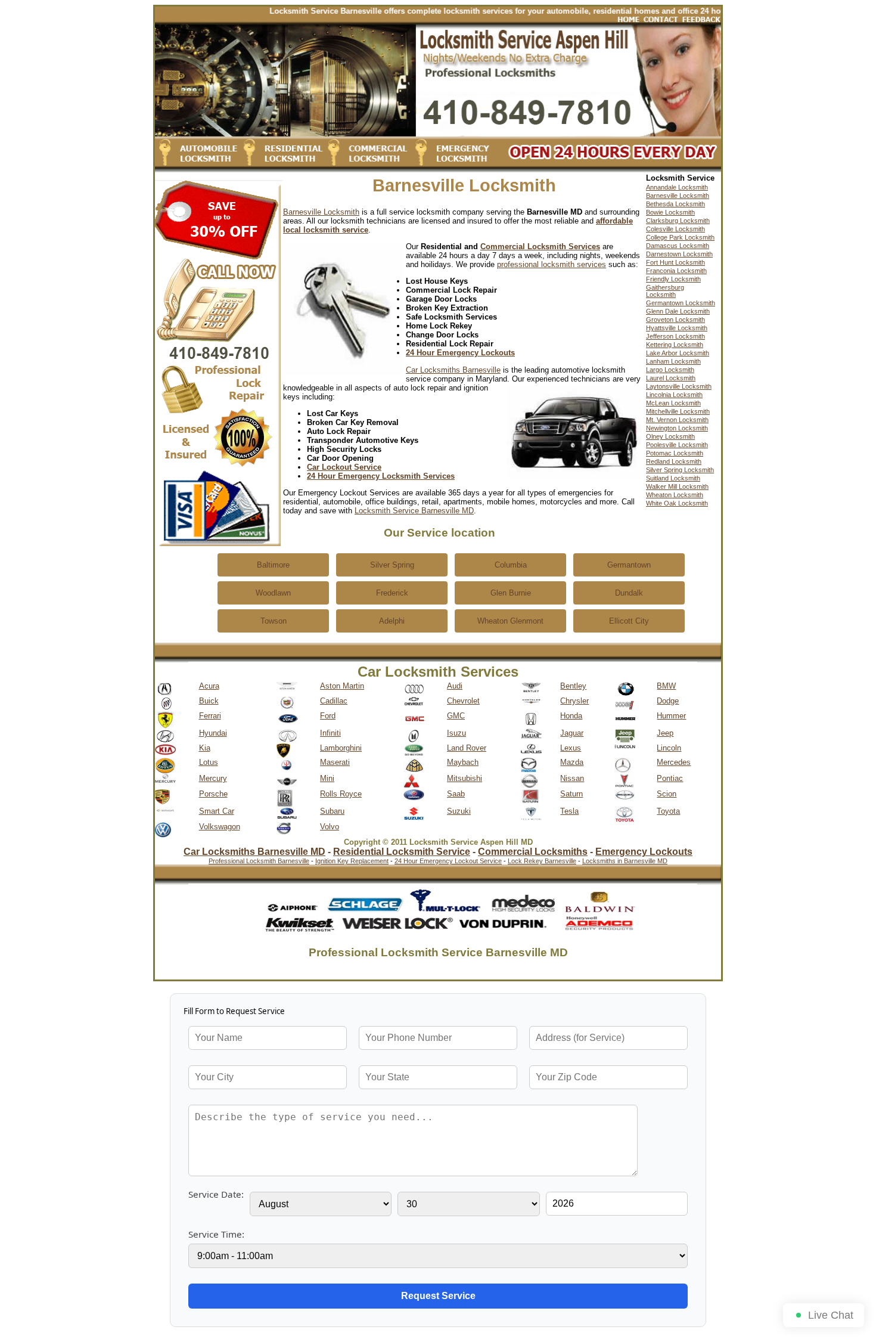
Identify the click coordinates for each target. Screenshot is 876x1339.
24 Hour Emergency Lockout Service (448, 860)
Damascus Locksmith (677, 245)
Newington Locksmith (677, 428)
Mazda (571, 762)
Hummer (671, 715)
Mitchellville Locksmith (678, 411)
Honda (571, 715)
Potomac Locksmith (674, 453)
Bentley (573, 685)
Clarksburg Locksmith (678, 220)
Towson (273, 620)
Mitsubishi (464, 778)
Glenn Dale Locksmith (678, 311)
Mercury (213, 778)
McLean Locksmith (673, 403)
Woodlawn (273, 592)
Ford (328, 715)
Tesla (569, 811)
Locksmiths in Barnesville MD (624, 860)
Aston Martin (342, 685)
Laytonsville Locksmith (679, 386)
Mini (327, 778)
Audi (454, 685)
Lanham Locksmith (673, 361)
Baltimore (273, 564)
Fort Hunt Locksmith (675, 262)
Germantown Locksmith (680, 302)
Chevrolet (463, 700)
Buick (209, 700)
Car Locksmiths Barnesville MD (254, 852)
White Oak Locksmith (677, 503)
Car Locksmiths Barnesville (453, 369)
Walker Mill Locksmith (677, 486)
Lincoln (669, 747)
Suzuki (459, 811)
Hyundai (213, 733)
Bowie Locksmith (670, 212)
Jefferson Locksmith (675, 336)
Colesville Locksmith (675, 229)
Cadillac (333, 700)
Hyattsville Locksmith (676, 327)
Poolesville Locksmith (677, 444)
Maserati (335, 762)
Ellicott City (629, 620)
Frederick (392, 592)
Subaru (332, 811)
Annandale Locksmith (677, 187)
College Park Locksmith (680, 237)
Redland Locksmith (673, 461)
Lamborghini (341, 747)
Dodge (668, 700)
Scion (666, 793)
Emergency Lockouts (643, 852)
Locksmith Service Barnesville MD (414, 510)
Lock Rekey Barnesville (542, 860)
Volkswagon (219, 826)
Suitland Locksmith (673, 478)
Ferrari (210, 715)
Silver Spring (392, 564)
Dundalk (629, 592)
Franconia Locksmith (676, 270)
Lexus (570, 747)
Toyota (668, 811)
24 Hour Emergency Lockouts (460, 352)
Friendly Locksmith (673, 279)
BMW (666, 685)
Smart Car (216, 811)
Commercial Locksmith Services (540, 246)
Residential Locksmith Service (401, 852)
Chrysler (574, 700)
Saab (456, 793)
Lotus (208, 762)
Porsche (213, 793)
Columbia (511, 564)
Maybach (463, 762)
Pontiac (670, 778)
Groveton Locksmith (675, 319)
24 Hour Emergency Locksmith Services (381, 476)
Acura (209, 685)
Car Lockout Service (344, 467)
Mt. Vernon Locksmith (677, 419)
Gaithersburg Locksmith (665, 291)
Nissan (572, 778)
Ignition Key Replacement (352, 860)
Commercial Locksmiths (533, 852)
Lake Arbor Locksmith (677, 353)
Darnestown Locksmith (679, 254)
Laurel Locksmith (670, 378)
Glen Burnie (510, 592)
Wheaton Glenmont (510, 620)
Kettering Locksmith (674, 344)
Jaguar (571, 733)
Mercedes (674, 762)
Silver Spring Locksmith (680, 469)
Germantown (629, 564)
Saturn (571, 793)
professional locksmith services (551, 264)
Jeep (665, 733)
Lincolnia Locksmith (674, 394)
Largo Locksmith (670, 369)
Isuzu (456, 733)
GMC (456, 715)
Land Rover (466, 747)
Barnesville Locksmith (321, 211)
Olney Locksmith (670, 436)
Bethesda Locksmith (675, 203)
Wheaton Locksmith (674, 494)
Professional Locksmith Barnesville (259, 860)
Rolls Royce (341, 793)
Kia (204, 747)
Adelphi (392, 620)
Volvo (329, 826)
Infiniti (330, 733)
